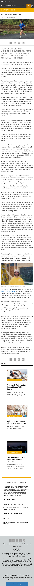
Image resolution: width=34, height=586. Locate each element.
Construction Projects (8, 10)
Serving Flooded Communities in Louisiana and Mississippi (15, 523)
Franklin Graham (25, 555)
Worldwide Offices (13, 556)
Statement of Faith (26, 553)
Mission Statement (9, 555)
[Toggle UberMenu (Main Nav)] (23, 5)
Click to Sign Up (17, 584)
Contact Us (22, 556)
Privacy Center (17, 553)
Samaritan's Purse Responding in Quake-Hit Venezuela (14, 517)
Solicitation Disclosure (7, 553)
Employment (17, 555)
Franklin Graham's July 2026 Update (12, 513)
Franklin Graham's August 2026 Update (13, 504)
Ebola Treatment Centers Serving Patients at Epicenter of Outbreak (15, 508)
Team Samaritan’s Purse (8, 291)
